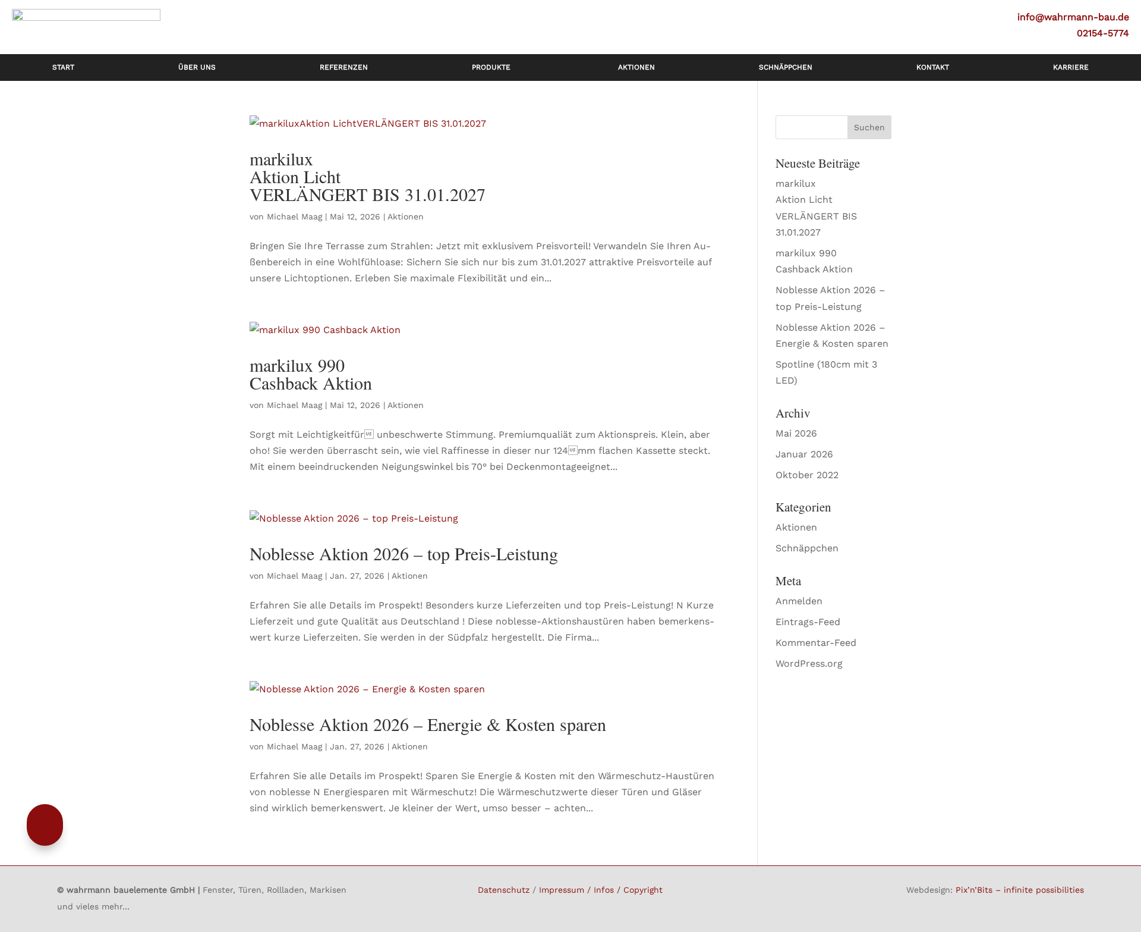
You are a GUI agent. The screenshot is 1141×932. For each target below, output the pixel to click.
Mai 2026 (796, 433)
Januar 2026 (804, 454)
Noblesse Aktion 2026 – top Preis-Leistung (404, 553)
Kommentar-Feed (816, 642)
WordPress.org (809, 663)
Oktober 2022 (807, 475)
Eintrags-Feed (808, 621)
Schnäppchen (807, 548)
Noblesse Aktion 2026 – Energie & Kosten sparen (428, 724)
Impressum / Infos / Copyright (601, 890)
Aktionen (405, 216)
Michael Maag (294, 216)
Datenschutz (503, 890)
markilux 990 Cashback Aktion (311, 373)
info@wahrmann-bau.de (1073, 17)
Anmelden (799, 601)
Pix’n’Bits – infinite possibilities (1020, 890)
